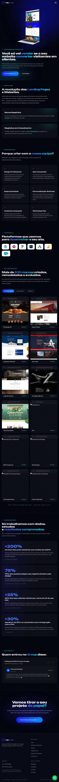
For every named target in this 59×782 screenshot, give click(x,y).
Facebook (33, 767)
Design (33, 748)
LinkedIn (33, 769)
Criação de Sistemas (36, 753)
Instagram (33, 764)
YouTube (33, 772)
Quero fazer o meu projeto (28, 720)
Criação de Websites (36, 745)
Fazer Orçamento (9, 73)
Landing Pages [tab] (8, 291)
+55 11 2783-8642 (6, 764)
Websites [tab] (30, 291)
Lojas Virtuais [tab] (20, 291)
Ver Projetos (25, 73)
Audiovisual (34, 756)
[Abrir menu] (55, 2)
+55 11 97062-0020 (7, 767)
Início (32, 742)
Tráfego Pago (34, 750)
